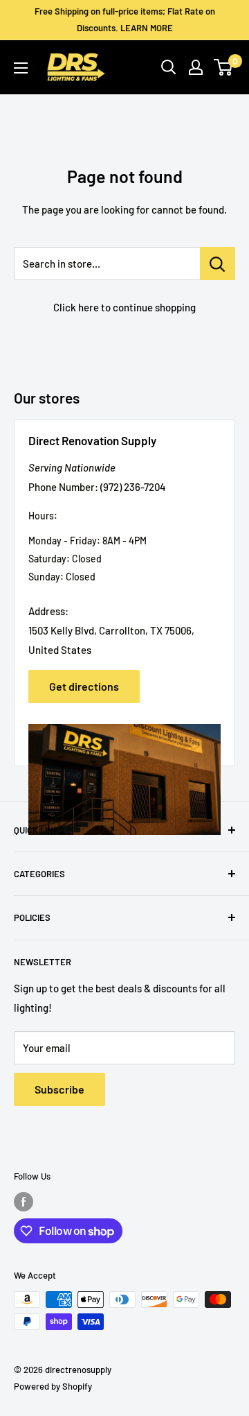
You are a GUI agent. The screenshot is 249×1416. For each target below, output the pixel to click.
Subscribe (59, 1089)
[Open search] (168, 67)
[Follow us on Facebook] (23, 1201)
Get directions (84, 686)
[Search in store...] (217, 263)
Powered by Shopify (53, 1386)
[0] (223, 67)
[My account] (196, 67)
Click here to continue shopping (124, 307)
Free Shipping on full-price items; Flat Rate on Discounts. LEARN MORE (125, 19)
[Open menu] (21, 68)
